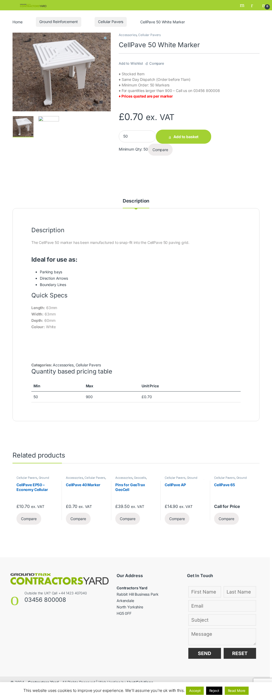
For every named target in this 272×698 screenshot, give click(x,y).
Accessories (128, 35)
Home (17, 21)
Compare (156, 63)
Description (136, 201)
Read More (237, 690)
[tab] (136, 203)
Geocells (140, 478)
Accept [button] (194, 690)
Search (243, 5)
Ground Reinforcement (58, 21)
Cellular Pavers (110, 21)
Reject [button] (214, 690)
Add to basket (185, 136)
